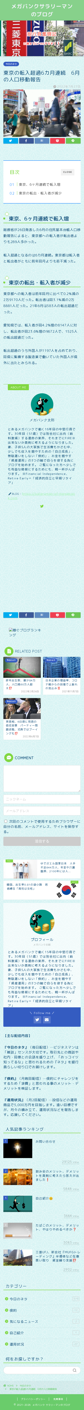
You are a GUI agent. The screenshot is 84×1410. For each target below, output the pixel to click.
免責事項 (58, 1399)
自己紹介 (43, 1333)
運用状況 (44, 1344)
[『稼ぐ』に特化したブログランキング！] (42, 633)
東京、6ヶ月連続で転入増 (39, 184)
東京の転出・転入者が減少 (40, 193)
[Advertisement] (42, 559)
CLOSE (67, 172)
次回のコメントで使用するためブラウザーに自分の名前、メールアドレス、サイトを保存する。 (42, 826)
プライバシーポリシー (33, 1399)
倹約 (44, 1310)
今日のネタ (11, 64)
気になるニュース (43, 1321)
